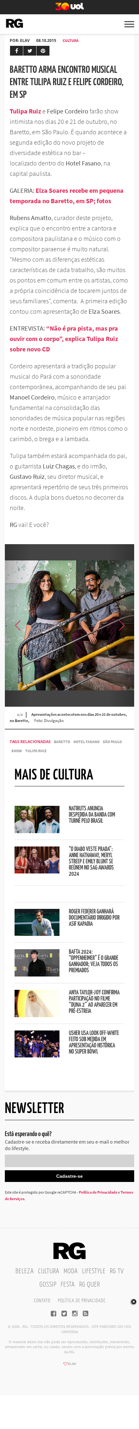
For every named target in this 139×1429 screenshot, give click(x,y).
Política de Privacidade (98, 1192)
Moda (71, 1271)
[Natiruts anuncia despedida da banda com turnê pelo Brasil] (37, 831)
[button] (121, 625)
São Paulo (112, 741)
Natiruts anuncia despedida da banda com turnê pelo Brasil (92, 815)
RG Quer (89, 1284)
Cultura (71, 40)
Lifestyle (94, 1271)
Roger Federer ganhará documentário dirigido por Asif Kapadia (94, 918)
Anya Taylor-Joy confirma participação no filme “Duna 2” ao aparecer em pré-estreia (94, 1002)
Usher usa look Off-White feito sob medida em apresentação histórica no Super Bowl (94, 1042)
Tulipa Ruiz (35, 750)
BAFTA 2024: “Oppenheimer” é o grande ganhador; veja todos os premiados (93, 961)
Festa (68, 1284)
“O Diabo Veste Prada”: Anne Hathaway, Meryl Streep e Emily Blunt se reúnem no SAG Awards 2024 (91, 861)
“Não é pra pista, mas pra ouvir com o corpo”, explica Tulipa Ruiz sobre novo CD (64, 338)
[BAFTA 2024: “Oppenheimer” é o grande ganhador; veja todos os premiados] (37, 974)
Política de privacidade (81, 1300)
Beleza (25, 1271)
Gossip (48, 1284)
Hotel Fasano (86, 741)
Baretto (62, 741)
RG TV (117, 1271)
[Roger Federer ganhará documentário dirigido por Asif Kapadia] (37, 933)
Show (16, 750)
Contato (42, 1300)
